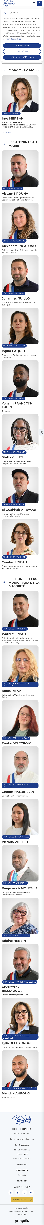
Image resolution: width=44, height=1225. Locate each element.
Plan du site (21, 1214)
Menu (33, 3)
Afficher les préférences (22, 57)
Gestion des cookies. (12, 39)
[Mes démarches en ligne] (41, 432)
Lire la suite (7, 132)
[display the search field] (39, 3)
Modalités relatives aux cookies (21, 1211)
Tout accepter (22, 46)
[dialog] (22, 35)
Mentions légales (21, 1208)
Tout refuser (22, 51)
